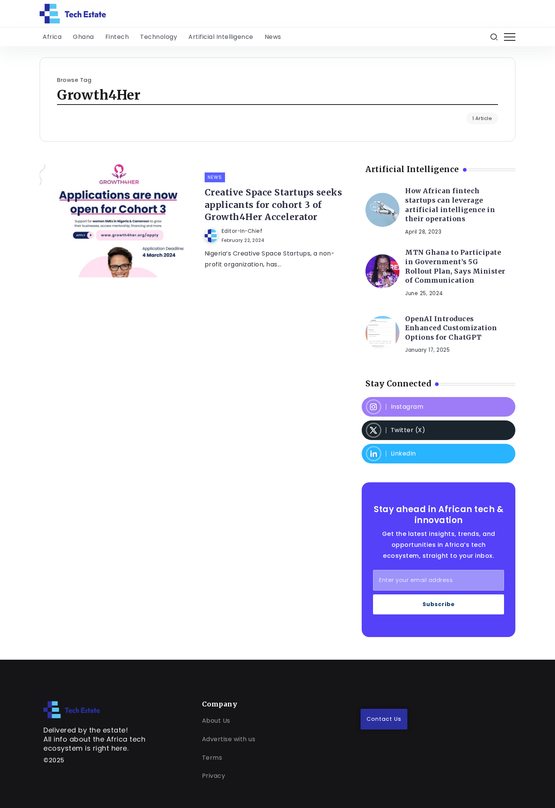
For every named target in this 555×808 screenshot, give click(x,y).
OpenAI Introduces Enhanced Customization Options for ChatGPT (451, 328)
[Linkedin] (438, 453)
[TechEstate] (71, 709)
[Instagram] (438, 407)
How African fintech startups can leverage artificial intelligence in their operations (450, 205)
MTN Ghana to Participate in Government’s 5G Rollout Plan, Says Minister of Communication (455, 266)
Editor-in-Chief (242, 231)
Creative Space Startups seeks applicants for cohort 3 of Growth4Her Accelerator (273, 204)
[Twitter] (438, 430)
